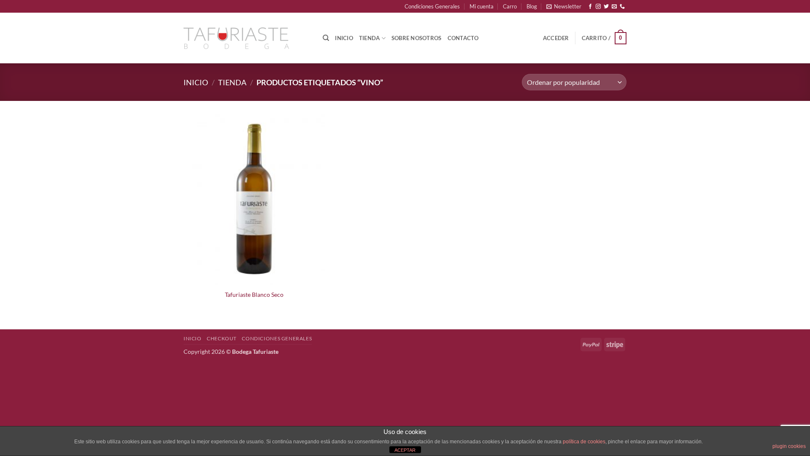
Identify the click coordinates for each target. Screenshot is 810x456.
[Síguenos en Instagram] (598, 7)
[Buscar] (326, 38)
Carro (510, 6)
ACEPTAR (405, 450)
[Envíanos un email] (614, 7)
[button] (563, 6)
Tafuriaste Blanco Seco (254, 294)
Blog (531, 6)
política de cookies (584, 442)
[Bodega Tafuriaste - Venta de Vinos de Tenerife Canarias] (236, 38)
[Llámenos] (622, 7)
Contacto (463, 38)
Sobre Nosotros (417, 38)
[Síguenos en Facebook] (590, 7)
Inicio (344, 38)
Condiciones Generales (432, 6)
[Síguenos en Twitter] (606, 7)
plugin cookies (789, 446)
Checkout (222, 338)
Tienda (369, 38)
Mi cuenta (482, 6)
